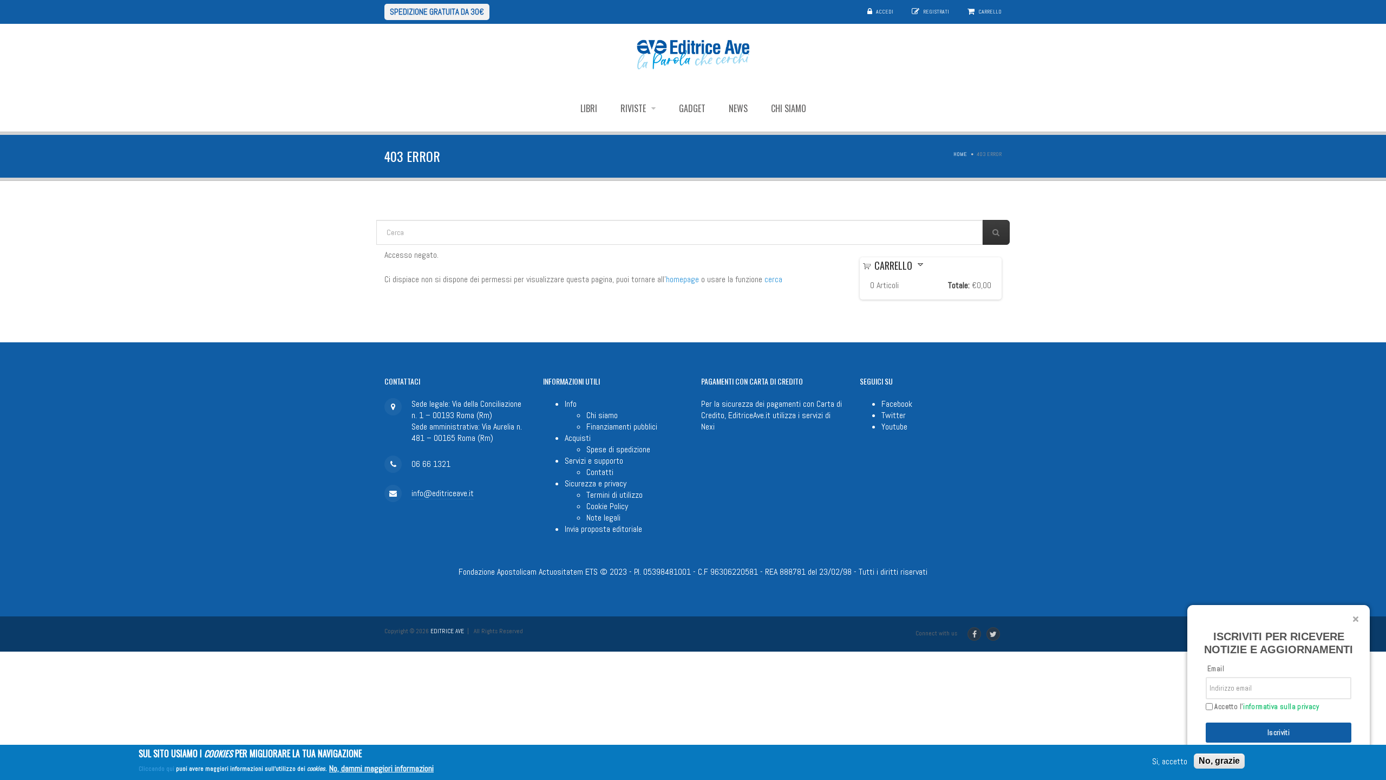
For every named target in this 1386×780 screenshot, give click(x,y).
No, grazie (1219, 760)
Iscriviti (1278, 732)
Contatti (599, 472)
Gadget (692, 108)
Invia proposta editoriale (603, 529)
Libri (588, 108)
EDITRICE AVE (447, 631)
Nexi (708, 426)
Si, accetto (1169, 761)
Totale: (959, 285)
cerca (773, 279)
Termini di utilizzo (614, 494)
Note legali (603, 517)
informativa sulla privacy (1281, 706)
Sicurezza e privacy (595, 483)
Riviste (634, 108)
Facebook (896, 404)
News (738, 108)
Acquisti (578, 438)
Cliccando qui (156, 768)
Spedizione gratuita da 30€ (437, 11)
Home (960, 154)
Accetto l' (1266, 707)
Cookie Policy (607, 506)
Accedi (884, 11)
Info (571, 404)
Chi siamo (788, 108)
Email (1215, 668)
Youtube (894, 426)
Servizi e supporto (594, 460)
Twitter (893, 415)
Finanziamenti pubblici (621, 426)
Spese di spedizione (618, 449)
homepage (682, 279)
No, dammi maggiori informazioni (381, 768)
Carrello (990, 11)
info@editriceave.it (442, 493)
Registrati (936, 11)
